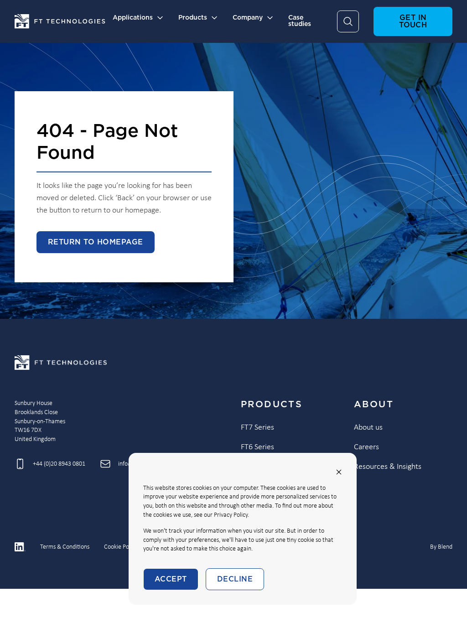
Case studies (299, 21)
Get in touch (413, 21)
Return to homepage (95, 242)
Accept (171, 579)
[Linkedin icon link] (20, 546)
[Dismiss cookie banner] (339, 472)
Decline (235, 579)
